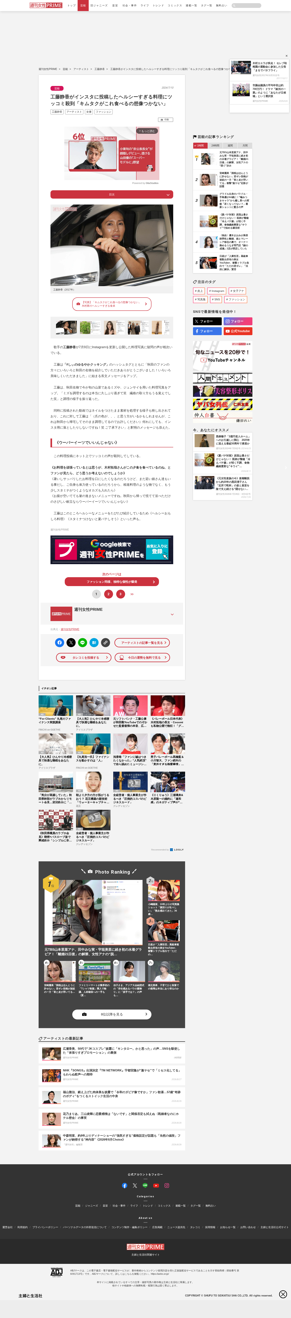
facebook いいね (59, 642)
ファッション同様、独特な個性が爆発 (112, 581)
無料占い (221, 5)
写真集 (201, 299)
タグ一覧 (206, 5)
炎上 (200, 290)
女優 (88, 111)
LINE (81, 639)
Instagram (218, 290)
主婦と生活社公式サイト (275, 1227)
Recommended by (160, 849)
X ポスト (70, 641)
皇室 (115, 5)
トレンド (158, 5)
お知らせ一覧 (228, 1227)
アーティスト (81, 69)
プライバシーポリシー (45, 1227)
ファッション (103, 111)
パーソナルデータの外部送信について (85, 1227)
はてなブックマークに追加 (93, 642)
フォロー (206, 321)
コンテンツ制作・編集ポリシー (129, 1227)
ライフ (145, 5)
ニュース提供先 (176, 1227)
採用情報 (210, 1227)
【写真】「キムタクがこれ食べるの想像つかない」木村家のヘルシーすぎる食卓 (111, 304)
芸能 (83, 5)
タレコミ (195, 1227)
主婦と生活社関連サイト (145, 1254)
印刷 (167, 119)
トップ (71, 5)
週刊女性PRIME (48, 69)
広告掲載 (157, 1227)
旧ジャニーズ (99, 5)
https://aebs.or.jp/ (160, 1274)
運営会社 (7, 1227)
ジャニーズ (91, 1205)
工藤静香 (99, 69)
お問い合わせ (248, 1227)
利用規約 (22, 1227)
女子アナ (238, 290)
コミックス (175, 5)
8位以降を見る (112, 1014)
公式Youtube (240, 331)
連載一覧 (191, 5)
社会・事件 (130, 5)
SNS (217, 299)
